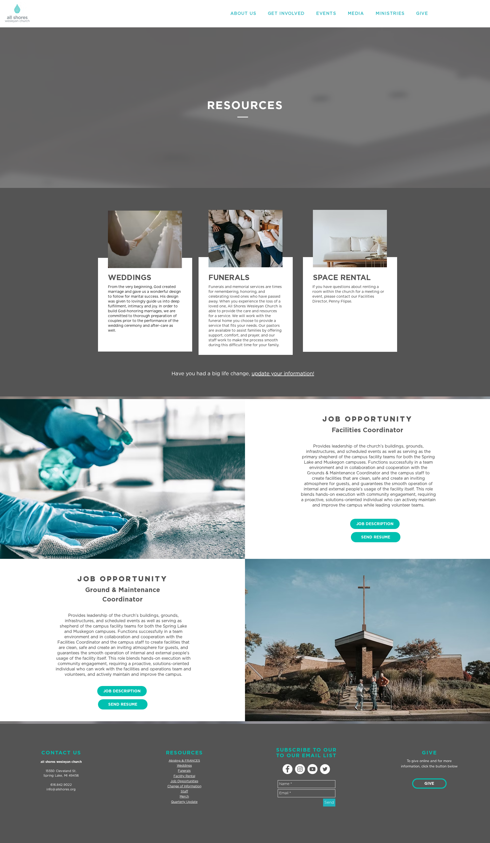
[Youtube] (312, 769)
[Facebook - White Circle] (287, 769)
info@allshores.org (61, 789)
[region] (144, 286)
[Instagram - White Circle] (300, 769)
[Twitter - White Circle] (325, 769)
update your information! (283, 373)
